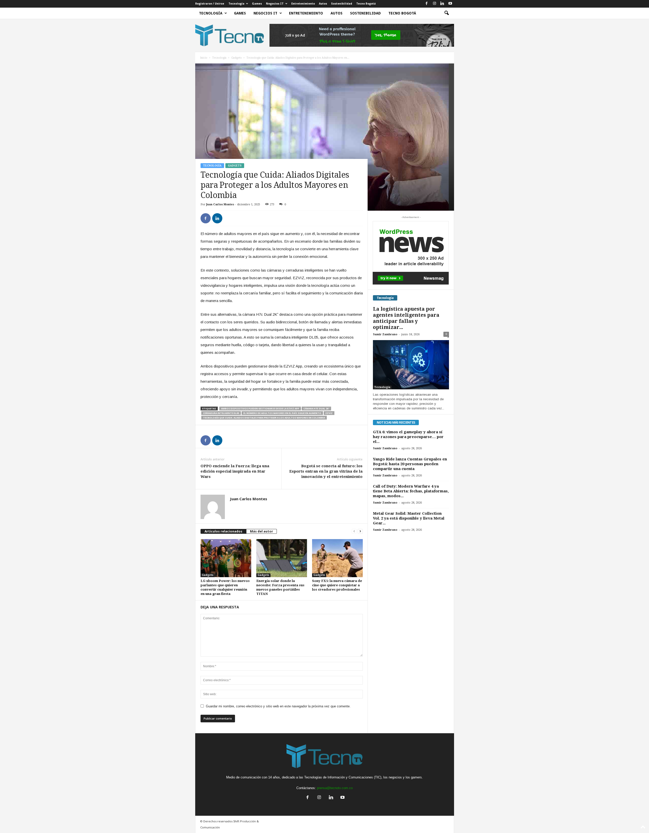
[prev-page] (354, 531)
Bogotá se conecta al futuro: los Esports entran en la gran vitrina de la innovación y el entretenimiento (326, 471)
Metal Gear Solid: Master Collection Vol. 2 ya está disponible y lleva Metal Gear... (408, 518)
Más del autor (261, 531)
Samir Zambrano (385, 334)
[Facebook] (427, 3)
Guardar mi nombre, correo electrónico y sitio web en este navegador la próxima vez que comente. (278, 706)
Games (257, 3)
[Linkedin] (442, 3)
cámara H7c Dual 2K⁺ (316, 408)
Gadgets (236, 57)
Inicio (203, 57)
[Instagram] (434, 3)
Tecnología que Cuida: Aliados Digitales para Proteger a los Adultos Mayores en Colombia (264, 417)
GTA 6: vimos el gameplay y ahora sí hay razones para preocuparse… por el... (408, 437)
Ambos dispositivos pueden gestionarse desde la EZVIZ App (260, 408)
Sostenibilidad (341, 3)
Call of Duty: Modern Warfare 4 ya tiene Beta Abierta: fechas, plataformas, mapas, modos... (411, 491)
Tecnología (236, 3)
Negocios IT (275, 3)
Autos (323, 3)
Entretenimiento (303, 3)
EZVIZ (329, 413)
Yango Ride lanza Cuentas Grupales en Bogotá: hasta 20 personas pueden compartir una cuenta (410, 464)
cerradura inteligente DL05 (221, 413)
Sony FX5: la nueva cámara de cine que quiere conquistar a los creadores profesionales (337, 585)
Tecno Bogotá (366, 3)
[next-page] (360, 531)
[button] (446, 13)
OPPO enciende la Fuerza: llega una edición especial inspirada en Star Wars (235, 471)
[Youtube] (450, 3)
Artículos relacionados (223, 531)
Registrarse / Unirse (209, 3)
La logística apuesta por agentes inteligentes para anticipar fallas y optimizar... (406, 318)
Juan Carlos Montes (220, 204)
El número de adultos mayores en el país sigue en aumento (282, 413)
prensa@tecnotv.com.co (335, 788)
